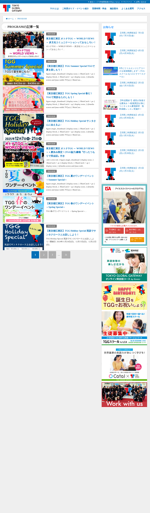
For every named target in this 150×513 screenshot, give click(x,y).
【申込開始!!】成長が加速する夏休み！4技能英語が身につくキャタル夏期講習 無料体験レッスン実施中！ (132, 104)
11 (66, 255)
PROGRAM (51, 34)
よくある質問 (127, 8)
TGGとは (54, 8)
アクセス (141, 8)
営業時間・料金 (99, 8)
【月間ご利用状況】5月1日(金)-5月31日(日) (131, 84)
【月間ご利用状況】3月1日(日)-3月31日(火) (131, 134)
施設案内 (114, 8)
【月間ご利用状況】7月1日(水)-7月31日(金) (131, 34)
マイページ (127, 2)
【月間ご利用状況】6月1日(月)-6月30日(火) (131, 51)
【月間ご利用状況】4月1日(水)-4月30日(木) (131, 116)
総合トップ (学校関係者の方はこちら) (105, 2)
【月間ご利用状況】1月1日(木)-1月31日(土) (131, 169)
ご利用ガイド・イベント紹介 (75, 8)
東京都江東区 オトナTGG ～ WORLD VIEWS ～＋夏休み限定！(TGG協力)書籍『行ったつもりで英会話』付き (70, 152)
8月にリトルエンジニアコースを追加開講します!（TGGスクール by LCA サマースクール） (132, 72)
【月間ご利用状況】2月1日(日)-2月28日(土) (131, 151)
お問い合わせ (141, 2)
